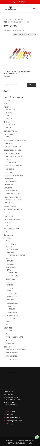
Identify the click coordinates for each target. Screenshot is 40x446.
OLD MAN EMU (11, 282)
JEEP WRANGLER (12, 353)
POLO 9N (12, 318)
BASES (9, 115)
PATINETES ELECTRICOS (13, 209)
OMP (7, 334)
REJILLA (7, 222)
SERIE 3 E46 (13, 276)
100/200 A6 (13, 293)
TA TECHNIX (10, 288)
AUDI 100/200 (12, 296)
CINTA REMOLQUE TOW (12, 147)
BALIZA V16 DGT (11, 181)
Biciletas (7, 122)
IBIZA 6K (12, 309)
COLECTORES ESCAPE (12, 153)
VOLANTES (8, 328)
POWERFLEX (8, 216)
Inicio (5, 19)
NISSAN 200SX (12, 303)
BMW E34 (7, 128)
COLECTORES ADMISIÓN (13, 150)
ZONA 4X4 (7, 347)
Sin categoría (8, 235)
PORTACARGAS (11, 190)
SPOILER (7, 238)
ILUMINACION (9, 179)
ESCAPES (7, 160)
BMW (9, 270)
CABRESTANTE (9, 134)
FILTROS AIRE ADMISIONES (14, 175)
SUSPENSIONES (14, 19)
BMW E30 (10, 300)
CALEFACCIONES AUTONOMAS (15, 140)
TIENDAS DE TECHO (13, 359)
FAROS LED (8, 172)
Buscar (31, 84)
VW (7, 225)
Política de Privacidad (13, 417)
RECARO (9, 113)
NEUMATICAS (10, 279)
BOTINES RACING (10, 131)
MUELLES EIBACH (10, 206)
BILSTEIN (9, 247)
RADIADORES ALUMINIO (12, 219)
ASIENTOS (8, 107)
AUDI (9, 291)
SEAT (6, 232)
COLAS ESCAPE (11, 162)
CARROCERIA (9, 143)
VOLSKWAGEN (16, 22)
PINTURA (7, 213)
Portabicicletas (10, 124)
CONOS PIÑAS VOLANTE (13, 156)
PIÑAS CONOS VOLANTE (14, 337)
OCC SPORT (10, 330)
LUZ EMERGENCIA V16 (12, 194)
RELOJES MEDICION (11, 228)
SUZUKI (10, 285)
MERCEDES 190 (9, 203)
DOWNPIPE (10, 169)
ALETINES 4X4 (9, 100)
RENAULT (10, 252)
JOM (7, 258)
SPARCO (9, 119)
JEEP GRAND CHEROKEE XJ (16, 349)
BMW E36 (10, 264)
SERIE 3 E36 (13, 272)
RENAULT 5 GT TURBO (14, 200)
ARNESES (7, 104)
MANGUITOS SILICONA (12, 197)
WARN (8, 137)
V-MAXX (8, 321)
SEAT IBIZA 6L (12, 312)
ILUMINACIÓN (9, 185)
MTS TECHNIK (11, 267)
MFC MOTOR (10, 109)
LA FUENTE (8, 188)
